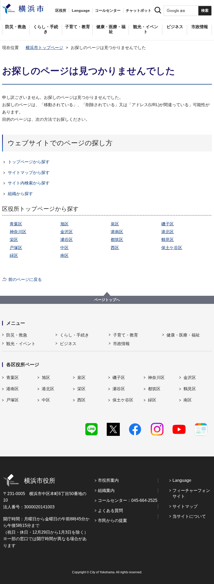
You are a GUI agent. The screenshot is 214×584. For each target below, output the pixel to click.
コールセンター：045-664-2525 (127, 500)
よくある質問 (110, 510)
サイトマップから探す (29, 172)
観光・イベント (20, 343)
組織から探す (20, 193)
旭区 (64, 224)
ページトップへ (107, 300)
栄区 (14, 239)
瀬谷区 (66, 239)
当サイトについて (189, 516)
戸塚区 (16, 247)
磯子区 (167, 224)
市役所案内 (108, 480)
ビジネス (68, 343)
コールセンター (108, 10)
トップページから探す (29, 162)
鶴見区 (167, 239)
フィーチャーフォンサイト (191, 493)
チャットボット (138, 10)
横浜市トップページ (44, 47)
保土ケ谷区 (171, 247)
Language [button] (81, 10)
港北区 (167, 232)
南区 (64, 255)
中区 (64, 247)
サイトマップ (185, 506)
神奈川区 (18, 232)
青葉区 (16, 224)
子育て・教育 (125, 335)
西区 (115, 247)
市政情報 (121, 343)
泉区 (115, 224)
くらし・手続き (74, 335)
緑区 (14, 255)
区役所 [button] (60, 10)
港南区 (117, 232)
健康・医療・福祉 (183, 335)
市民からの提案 (112, 520)
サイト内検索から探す (29, 183)
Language (182, 480)
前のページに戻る (25, 279)
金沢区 (66, 232)
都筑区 (117, 239)
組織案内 (106, 490)
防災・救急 (16, 335)
